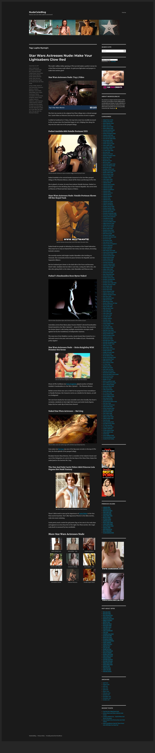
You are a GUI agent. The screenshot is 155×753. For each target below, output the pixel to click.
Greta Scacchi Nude (108, 260)
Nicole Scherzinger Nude (109, 357)
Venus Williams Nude (108, 435)
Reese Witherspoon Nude (109, 383)
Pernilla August (38, 104)
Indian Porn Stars (107, 644)
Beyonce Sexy (106, 159)
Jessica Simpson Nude (108, 291)
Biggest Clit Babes (107, 620)
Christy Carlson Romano (109, 216)
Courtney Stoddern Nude (109, 221)
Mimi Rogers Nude (108, 347)
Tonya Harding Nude (108, 422)
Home (124, 12)
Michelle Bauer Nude (108, 340)
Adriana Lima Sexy (108, 121)
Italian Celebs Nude (108, 269)
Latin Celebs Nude (107, 313)
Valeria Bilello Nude (108, 432)
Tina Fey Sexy (106, 420)
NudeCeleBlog (37, 12)
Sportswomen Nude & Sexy (110, 401)
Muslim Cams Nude (108, 654)
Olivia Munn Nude (107, 361)
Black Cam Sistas (107, 623)
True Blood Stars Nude (108, 423)
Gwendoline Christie (34, 95)
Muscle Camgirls (107, 652)
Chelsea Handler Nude (108, 208)
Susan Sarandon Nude (108, 408)
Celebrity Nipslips (107, 196)
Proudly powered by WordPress (54, 736)
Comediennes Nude (108, 218)
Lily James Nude (107, 322)
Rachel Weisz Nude (108, 378)
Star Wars (34, 109)
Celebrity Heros (107, 520)
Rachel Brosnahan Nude (109, 372)
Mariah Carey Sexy (107, 337)
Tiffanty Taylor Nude (108, 417)
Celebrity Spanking (108, 203)
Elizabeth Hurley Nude (108, 232)
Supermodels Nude (108, 406)
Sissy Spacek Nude (107, 398)
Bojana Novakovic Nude (109, 165)
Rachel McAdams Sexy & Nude (111, 374)
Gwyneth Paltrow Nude (109, 264)
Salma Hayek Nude (108, 389)
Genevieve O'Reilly (34, 94)
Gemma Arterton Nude (109, 255)
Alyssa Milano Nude (108, 128)
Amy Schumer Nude (108, 132)
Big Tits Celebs (107, 162)
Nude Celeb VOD (107, 512)
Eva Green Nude (107, 238)
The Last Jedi (35, 111)
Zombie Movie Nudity (108, 439)
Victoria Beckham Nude (109, 437)
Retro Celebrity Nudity (108, 384)
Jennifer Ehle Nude (108, 281)
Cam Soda (105, 632)
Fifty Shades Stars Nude (109, 250)
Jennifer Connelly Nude (109, 279)
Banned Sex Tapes (107, 510)
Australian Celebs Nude (35, 69)
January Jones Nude (108, 272)
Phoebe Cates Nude (108, 367)
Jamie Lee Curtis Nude (108, 271)
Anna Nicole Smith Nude (109, 138)
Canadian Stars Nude (108, 634)
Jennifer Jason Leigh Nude (109, 283)
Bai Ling (61, 449)
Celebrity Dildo (107, 191)
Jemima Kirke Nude (108, 276)
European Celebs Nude (108, 235)
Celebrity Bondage (107, 188)
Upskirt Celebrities (108, 428)
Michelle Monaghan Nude (109, 342)
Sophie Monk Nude (108, 400)
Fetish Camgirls (107, 642)
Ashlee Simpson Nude (108, 143)
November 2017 (107, 698)
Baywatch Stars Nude (108, 618)
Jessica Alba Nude (107, 288)
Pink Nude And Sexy (108, 369)
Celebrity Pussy (107, 199)
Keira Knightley (71, 384)
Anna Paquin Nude (107, 140)
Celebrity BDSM (107, 182)
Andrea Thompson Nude (109, 133)
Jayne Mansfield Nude (108, 274)
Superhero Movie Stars (109, 405)
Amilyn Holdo (32, 85)
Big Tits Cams (106, 622)
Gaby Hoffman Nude (108, 254)
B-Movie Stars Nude (108, 150)
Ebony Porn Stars (107, 637)
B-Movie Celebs (107, 519)
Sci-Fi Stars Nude (33, 81)
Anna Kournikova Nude (109, 137)
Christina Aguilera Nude (109, 210)
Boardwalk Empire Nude (109, 164)
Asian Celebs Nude (34, 68)
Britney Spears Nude (108, 174)
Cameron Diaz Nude (108, 176)
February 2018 (106, 693)
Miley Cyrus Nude (107, 345)
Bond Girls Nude (107, 167)
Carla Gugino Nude (108, 179)
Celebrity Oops (106, 198)
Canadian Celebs (107, 177)
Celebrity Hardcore (108, 193)
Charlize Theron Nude (108, 206)
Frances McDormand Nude (110, 252)
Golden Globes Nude (108, 259)
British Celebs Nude (108, 172)
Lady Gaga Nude (107, 310)
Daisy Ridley (32, 92)
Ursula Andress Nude (108, 430)
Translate (113, 61)
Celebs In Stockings (108, 204)
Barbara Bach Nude (108, 154)
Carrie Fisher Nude (108, 181)
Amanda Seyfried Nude (109, 130)
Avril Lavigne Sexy (107, 149)
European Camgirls (108, 639)
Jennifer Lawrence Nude (109, 284)
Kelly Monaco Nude (108, 301)
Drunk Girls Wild (107, 635)
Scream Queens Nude (108, 394)
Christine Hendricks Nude (109, 213)
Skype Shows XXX (107, 662)
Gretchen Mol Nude (108, 262)
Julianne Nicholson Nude (109, 294)
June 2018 (105, 688)
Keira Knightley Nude (108, 298)
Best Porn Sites (107, 613)
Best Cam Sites (107, 612)
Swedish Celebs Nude (108, 410)
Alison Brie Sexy (107, 125)
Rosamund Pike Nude (108, 386)
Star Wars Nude (107, 403)
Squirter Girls (106, 666)
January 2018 (106, 694)
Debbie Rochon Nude (108, 225)
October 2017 (106, 700)
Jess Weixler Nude (107, 286)
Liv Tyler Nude (106, 325)
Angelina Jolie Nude (108, 135)
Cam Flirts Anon (107, 627)
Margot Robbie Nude (108, 333)
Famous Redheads (107, 247)
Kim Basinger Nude (108, 305)
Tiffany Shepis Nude (108, 418)
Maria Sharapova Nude (109, 335)
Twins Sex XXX (107, 669)
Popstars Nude (106, 527)
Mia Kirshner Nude (108, 339)
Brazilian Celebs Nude (108, 169)
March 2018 (106, 691)
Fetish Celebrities (107, 249)
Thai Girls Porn (107, 668)
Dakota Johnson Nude (108, 223)
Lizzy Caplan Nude (107, 327)
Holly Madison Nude (108, 267)
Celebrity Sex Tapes (108, 201)
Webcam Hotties (107, 671)
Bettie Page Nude (107, 157)
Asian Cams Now (107, 617)
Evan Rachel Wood (107, 242)
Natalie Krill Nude (107, 350)
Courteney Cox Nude (108, 220)
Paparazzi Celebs (107, 366)
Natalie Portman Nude (108, 352)
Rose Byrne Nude (37, 80)
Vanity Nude (106, 433)
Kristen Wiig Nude (107, 306)
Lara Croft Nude (107, 311)
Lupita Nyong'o (39, 101)
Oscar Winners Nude (108, 362)
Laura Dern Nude (107, 315)
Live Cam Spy (106, 647)
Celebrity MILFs (107, 194)
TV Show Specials (107, 425)
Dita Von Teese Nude (108, 227)
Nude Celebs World (108, 656)
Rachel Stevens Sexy (108, 376)
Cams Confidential (107, 630)
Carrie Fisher (83, 513)
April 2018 (105, 689)
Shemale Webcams (108, 661)
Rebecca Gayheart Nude (109, 381)
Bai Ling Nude (33, 71)
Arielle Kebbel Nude (108, 142)
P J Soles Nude (106, 364)
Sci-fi (30, 109)
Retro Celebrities (107, 531)
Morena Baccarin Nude (109, 349)
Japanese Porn (106, 646)
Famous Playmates (108, 245)
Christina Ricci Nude (108, 211)
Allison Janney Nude (108, 126)
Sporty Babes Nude (108, 664)
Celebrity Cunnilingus (108, 189)
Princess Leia (32, 106)
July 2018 (105, 686)
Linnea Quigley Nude (108, 323)
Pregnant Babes (107, 657)
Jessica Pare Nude (107, 289)
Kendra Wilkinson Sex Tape (110, 303)
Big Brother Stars (107, 160)
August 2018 (106, 684)
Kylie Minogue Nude (108, 308)
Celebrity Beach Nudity (109, 184)
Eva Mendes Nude (107, 240)
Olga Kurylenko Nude (108, 359)
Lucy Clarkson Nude (108, 328)
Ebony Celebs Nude (108, 228)
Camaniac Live (106, 629)
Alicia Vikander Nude (108, 123)
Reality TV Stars (107, 379)
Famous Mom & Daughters (110, 244)
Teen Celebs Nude (107, 413)
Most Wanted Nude (108, 651)
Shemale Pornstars (108, 659)
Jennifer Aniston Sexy (108, 277)
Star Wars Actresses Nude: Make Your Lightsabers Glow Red (60, 57)
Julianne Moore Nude (108, 293)
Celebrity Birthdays (108, 186)
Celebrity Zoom (107, 509)
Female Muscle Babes (108, 640)
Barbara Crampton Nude (109, 155)
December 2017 (107, 696)
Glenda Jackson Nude (108, 257)
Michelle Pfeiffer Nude (108, 344)
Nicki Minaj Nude (107, 354)
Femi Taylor (39, 92)
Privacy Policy (41, 736)
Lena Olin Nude (107, 316)
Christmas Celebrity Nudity (110, 215)
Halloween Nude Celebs (109, 266)
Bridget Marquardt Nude (109, 171)
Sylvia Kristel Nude (108, 411)
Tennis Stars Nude (107, 415)
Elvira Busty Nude (107, 233)
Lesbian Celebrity (107, 318)
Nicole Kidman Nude (108, 355)
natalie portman (33, 102)
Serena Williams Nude (108, 396)
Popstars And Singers (108, 371)
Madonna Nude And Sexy (109, 332)
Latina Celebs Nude (108, 524)
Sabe (41, 107)
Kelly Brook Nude (107, 299)
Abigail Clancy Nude (108, 120)
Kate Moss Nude (107, 296)
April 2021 (105, 683)
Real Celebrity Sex (107, 529)
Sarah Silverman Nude (108, 391)
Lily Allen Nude (107, 320)
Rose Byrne (37, 107)
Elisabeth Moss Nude (108, 230)
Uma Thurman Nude (108, 427)
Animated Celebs (107, 514)
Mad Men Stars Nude (108, 330)
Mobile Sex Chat (107, 649)
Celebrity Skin (106, 507)
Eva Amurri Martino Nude (109, 237)
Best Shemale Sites (108, 615)
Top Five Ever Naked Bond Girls (111, 711)
